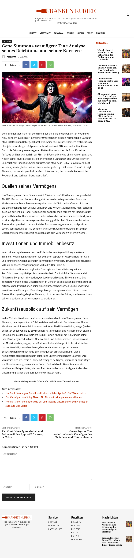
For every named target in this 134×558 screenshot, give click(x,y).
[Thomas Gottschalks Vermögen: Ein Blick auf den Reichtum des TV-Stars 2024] (126, 112)
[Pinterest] (42, 64)
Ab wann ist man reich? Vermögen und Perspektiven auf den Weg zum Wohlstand (107, 99)
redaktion (11, 56)
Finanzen (7, 42)
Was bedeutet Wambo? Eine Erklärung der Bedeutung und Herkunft (106, 55)
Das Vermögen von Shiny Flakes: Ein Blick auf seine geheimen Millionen (43, 397)
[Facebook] (26, 64)
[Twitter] (34, 64)
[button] (128, 14)
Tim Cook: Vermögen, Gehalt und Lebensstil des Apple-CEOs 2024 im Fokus (45, 393)
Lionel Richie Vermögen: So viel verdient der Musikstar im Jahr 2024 (108, 83)
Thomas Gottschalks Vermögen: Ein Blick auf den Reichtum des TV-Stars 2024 (107, 115)
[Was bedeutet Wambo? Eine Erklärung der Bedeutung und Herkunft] (126, 53)
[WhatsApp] (50, 64)
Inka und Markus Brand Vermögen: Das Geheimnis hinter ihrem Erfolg (108, 69)
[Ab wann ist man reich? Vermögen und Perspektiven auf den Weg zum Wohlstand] (126, 97)
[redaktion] (4, 57)
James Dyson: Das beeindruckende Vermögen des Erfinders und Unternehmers (72, 434)
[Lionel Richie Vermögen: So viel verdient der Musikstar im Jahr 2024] (126, 82)
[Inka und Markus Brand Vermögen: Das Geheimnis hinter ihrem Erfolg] (126, 68)
